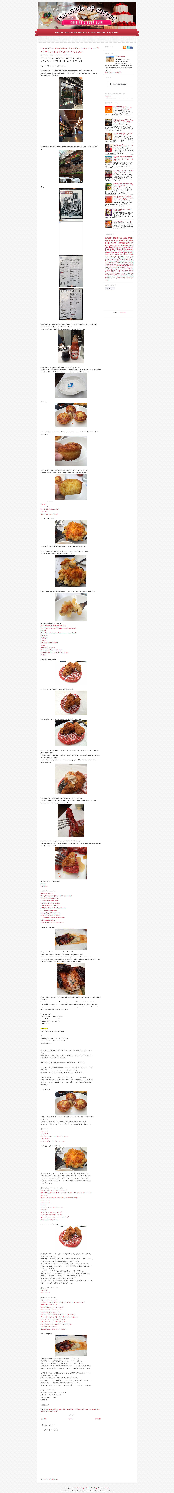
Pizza (107, 262)
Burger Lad (108, 96)
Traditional (49, 1411)
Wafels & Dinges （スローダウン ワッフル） (54, 1329)
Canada (130, 247)
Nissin (120, 267)
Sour (128, 242)
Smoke (94, 1409)
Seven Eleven (109, 264)
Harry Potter (108, 277)
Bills (118, 276)
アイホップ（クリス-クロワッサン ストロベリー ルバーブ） (58, 1314)
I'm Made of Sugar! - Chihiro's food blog (86, 1488)
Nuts (112, 251)
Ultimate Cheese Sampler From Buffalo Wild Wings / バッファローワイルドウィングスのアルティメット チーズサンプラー (123, 121)
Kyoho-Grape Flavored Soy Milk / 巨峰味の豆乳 (122, 210)
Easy (132, 256)
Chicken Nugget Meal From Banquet (51, 650)
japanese (121, 242)
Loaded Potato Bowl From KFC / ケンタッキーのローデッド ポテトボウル (123, 172)
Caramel (117, 255)
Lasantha (86, 1491)
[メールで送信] (42, 1405)
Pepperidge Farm (124, 266)
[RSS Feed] (124, 47)
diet (116, 258)
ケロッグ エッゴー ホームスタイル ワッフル (54, 1322)
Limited (129, 240)
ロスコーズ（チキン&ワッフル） (50, 1305)
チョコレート (125, 278)
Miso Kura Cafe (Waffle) (48, 920)
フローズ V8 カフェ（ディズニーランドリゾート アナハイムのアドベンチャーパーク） (66, 1193)
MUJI (110, 273)
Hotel (124, 258)
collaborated (109, 258)
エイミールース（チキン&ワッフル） (52, 1309)
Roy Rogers (44, 638)
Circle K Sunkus (128, 269)
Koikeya (129, 277)
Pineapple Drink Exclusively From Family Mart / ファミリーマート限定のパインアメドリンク (123, 185)
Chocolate (125, 245)
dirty (116, 269)
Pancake (116, 259)
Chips (120, 258)
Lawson (131, 264)
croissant (130, 262)
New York (107, 278)
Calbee (111, 266)
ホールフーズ (45, 1134)
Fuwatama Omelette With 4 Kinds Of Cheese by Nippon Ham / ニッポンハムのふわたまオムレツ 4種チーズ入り (123, 158)
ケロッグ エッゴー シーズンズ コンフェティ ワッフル (56, 1324)
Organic (126, 270)
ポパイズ (43, 1205)
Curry (115, 261)
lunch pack (124, 253)
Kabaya (114, 277)
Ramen (121, 259)
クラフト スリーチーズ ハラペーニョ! (52, 1207)
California (126, 259)
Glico (107, 266)
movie (119, 262)
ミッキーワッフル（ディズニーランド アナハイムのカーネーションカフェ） (63, 1302)
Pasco (126, 273)
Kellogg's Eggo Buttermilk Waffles (51, 913)
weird (114, 242)
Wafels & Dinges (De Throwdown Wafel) (52, 922)
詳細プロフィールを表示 (113, 72)
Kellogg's (121, 270)
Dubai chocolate (129, 276)
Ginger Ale (120, 273)
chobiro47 (121, 56)
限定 (108, 280)
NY (83, 1409)
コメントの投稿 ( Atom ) (51, 1479)
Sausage (116, 266)
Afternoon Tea (109, 259)
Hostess (131, 270)
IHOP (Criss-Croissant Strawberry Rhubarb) (53, 908)
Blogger (122, 312)
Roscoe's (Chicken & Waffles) (49, 898)
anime (107, 255)
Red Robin (44, 655)
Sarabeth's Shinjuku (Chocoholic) (50, 905)
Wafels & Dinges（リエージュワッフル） (53, 1307)
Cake (47, 1409)
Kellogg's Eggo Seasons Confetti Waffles (53, 917)
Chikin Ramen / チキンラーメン (122, 221)
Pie (128, 258)
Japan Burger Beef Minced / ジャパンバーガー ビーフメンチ (123, 134)
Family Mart (126, 267)
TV (115, 262)
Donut (123, 251)
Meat (72, 1409)
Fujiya (131, 266)
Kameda (118, 277)
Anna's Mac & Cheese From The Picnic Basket (54, 652)
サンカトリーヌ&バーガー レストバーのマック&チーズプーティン (60, 1197)
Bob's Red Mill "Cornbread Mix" (50, 509)
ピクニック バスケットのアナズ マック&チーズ (55, 1217)
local (68, 1409)
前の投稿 (98, 1419)
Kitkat (107, 267)
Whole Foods (44, 507)
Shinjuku (119, 249)
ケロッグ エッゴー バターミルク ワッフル (53, 1319)
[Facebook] (131, 47)
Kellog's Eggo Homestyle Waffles (50, 915)
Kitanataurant (123, 277)
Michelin (114, 276)
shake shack (119, 278)
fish (121, 255)
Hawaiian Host (129, 274)
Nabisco (123, 264)
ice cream (130, 249)
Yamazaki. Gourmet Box (112, 270)
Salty (90, 1409)
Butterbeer (123, 276)
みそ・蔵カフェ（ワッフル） (49, 1326)
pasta (86, 1409)
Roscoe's (43, 504)
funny (112, 245)
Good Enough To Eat (47, 893)
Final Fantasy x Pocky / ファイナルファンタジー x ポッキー (123, 145)
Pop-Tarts (130, 273)
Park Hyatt (108, 272)
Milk (75, 1409)
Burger (107, 251)
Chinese (131, 259)
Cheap (128, 256)
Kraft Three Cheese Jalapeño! (49, 642)
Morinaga (121, 269)
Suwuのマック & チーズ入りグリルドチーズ (54, 1190)
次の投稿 (43, 1419)
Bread (131, 245)
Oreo (119, 264)
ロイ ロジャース (45, 1202)
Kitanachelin (108, 276)
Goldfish (113, 272)
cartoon (108, 253)
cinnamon (114, 256)
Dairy (64, 1409)
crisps (61, 1409)
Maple (131, 258)
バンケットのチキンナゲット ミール (51, 1214)
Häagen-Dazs (126, 272)
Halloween (124, 262)
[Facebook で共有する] (48, 1405)
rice (112, 255)
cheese (51, 1409)
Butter (111, 247)
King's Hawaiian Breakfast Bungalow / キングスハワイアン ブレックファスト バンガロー (122, 108)
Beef (114, 249)
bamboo (107, 274)
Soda (115, 264)
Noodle (79, 1409)
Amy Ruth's (44, 511)
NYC (132, 277)
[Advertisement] (114, 300)
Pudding (111, 262)
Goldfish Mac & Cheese (48, 647)
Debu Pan (117, 274)
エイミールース (45, 1138)
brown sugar (129, 261)
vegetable (55, 1411)
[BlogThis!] (44, 1405)
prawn (112, 261)
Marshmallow (121, 261)
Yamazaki (117, 251)
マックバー (44, 1209)
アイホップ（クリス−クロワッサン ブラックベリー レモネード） (60, 1317)
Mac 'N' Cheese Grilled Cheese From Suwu (53, 625)
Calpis (112, 274)
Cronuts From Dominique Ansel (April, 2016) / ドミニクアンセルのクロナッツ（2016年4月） (123, 198)
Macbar (43, 645)
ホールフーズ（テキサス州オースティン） (53, 1141)
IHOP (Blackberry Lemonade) (49, 910)
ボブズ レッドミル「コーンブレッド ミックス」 (55, 1136)
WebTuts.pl (68, 1491)
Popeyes (43, 640)
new (115, 278)
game (111, 267)
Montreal (108, 249)
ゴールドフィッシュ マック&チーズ (51, 1212)
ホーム (71, 1419)
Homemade (129, 251)
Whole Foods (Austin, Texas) (49, 514)
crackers (112, 278)
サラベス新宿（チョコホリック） (50, 1312)
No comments (67, 55)
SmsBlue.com (110, 1491)
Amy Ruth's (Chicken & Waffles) (50, 903)
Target (107, 261)
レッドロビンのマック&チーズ (50, 1219)
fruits (107, 245)
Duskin (114, 273)
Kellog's (123, 274)
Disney (107, 256)
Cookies (125, 247)
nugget (112, 269)
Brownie (115, 267)
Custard (131, 255)
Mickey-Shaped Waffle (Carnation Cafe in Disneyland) (56, 896)
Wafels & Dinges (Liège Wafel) (50, 900)
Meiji (127, 264)
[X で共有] (46, 1405)
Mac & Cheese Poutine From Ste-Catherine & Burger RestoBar (59, 633)
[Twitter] (128, 47)
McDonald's (122, 256)
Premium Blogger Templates (98, 1491)
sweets (43, 1411)
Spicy (98, 1409)
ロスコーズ (44, 1131)
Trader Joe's (119, 272)
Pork (113, 253)
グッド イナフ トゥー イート (49, 1300)
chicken (56, 1409)
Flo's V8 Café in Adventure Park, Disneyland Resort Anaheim (58, 628)
